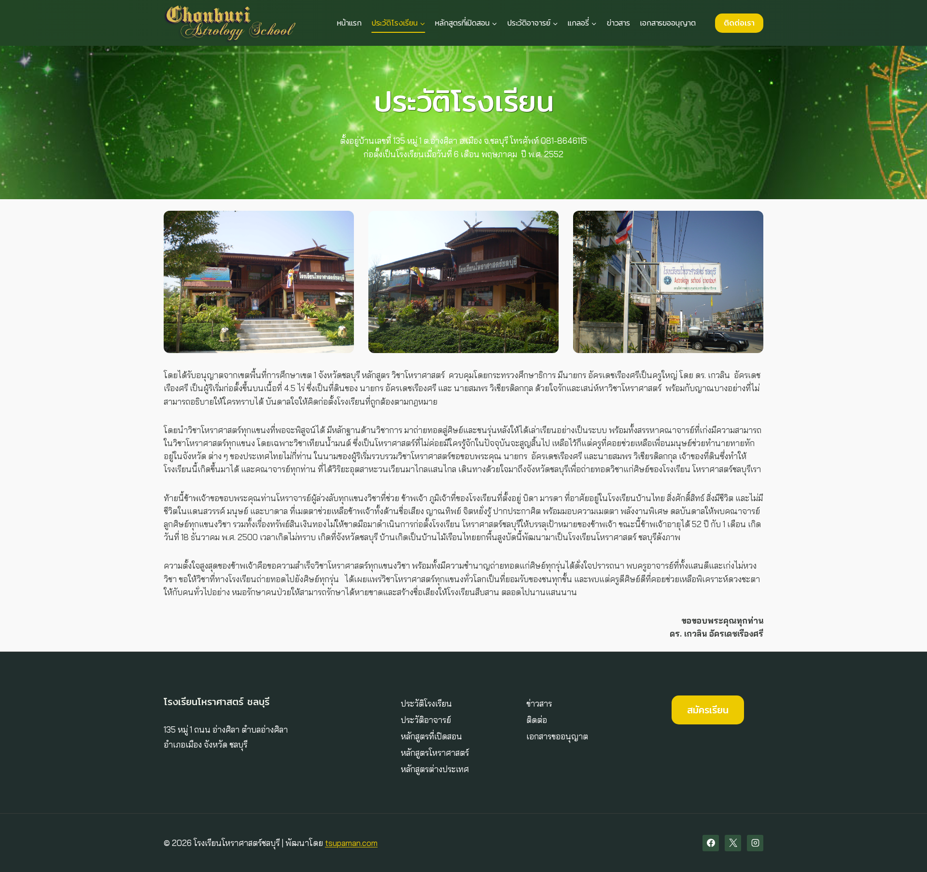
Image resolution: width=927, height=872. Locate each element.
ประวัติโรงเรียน (426, 703)
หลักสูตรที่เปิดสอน (431, 736)
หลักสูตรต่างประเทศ (435, 769)
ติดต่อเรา (739, 23)
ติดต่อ (536, 720)
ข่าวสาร (618, 23)
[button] (259, 282)
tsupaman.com (351, 843)
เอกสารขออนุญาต (668, 23)
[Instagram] (755, 843)
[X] (733, 843)
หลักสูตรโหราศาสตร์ (435, 753)
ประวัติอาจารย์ (426, 720)
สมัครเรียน (708, 709)
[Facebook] (710, 843)
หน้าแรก (349, 23)
